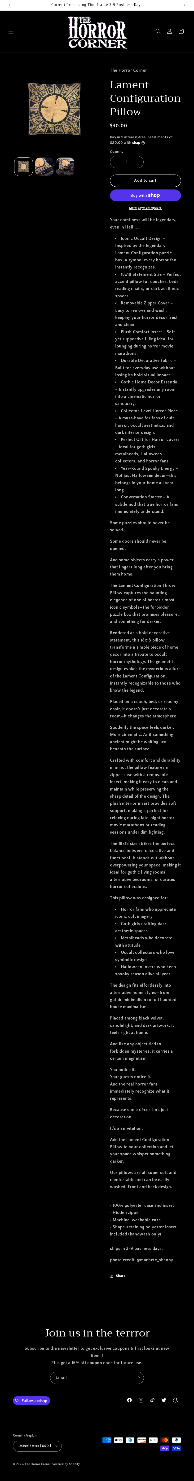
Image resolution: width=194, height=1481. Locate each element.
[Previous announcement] (9, 5)
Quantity (116, 152)
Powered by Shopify (66, 1464)
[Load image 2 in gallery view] (44, 167)
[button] (11, 31)
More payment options (145, 207)
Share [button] (121, 1276)
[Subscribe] (138, 1378)
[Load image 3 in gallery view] (65, 167)
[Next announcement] (184, 5)
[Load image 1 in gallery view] (23, 167)
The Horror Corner (38, 1464)
